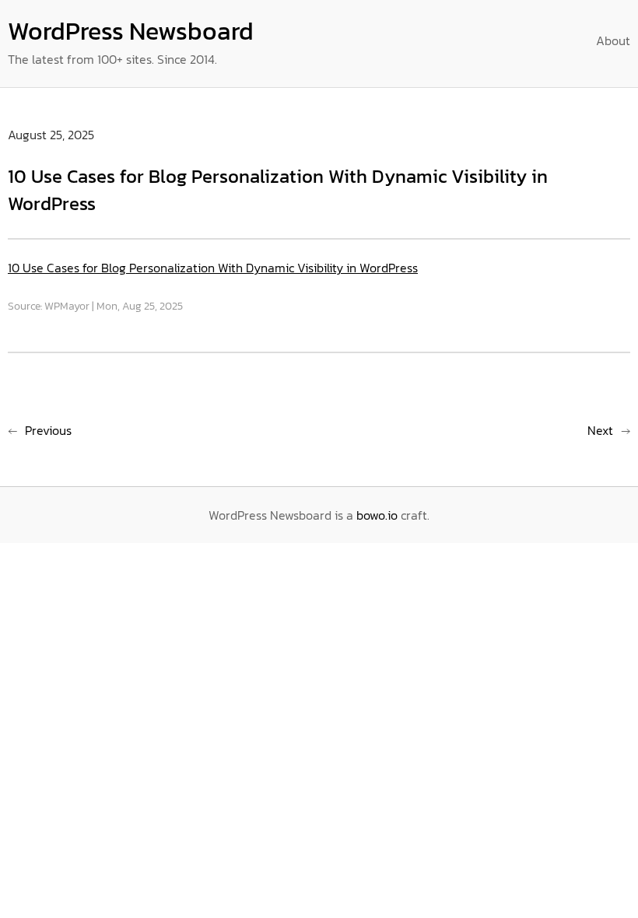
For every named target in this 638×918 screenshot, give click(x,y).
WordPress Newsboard (131, 31)
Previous (48, 430)
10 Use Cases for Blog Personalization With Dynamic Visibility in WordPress (213, 267)
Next (600, 430)
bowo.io (377, 515)
